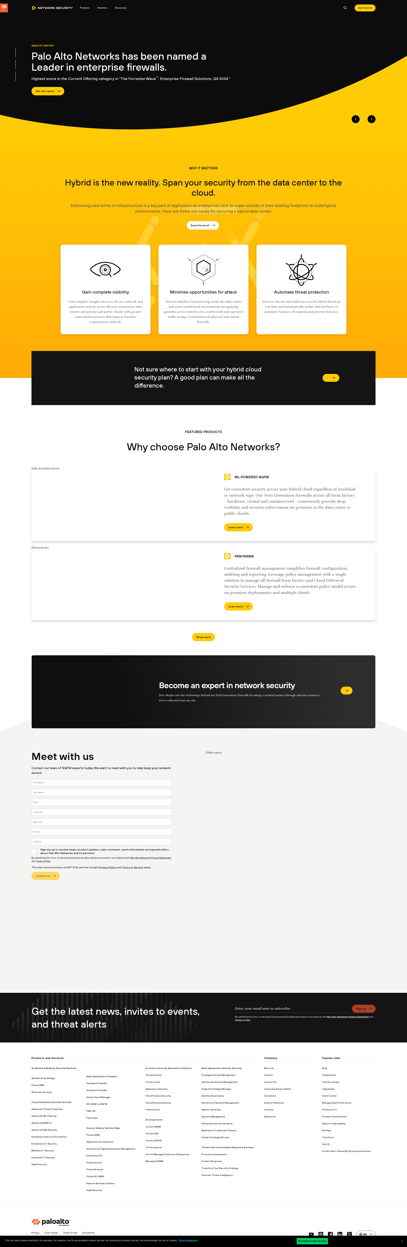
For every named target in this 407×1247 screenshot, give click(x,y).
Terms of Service (132, 867)
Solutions (102, 8)
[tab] (15, 52)
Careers (268, 1075)
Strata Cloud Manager (98, 1097)
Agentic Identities (211, 1109)
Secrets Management (213, 1116)
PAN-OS (90, 1111)
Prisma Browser (94, 1169)
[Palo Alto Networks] (52, 8)
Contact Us (270, 1082)
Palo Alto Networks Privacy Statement (150, 858)
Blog (324, 1068)
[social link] (311, 1234)
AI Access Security (41, 1092)
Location (269, 1109)
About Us (269, 1068)
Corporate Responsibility (277, 1089)
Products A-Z (329, 1109)
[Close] (401, 1241)
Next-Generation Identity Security (221, 1068)
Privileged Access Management (219, 1075)
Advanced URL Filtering (43, 1116)
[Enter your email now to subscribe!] (291, 1010)
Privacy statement (188, 1240)
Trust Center (51, 1232)
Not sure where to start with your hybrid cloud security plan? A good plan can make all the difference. (331, 378)
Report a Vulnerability (333, 1123)
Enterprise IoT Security (44, 1143)
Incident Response (212, 1161)
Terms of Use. (43, 861)
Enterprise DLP (94, 1155)
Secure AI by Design (43, 1078)
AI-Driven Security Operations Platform (168, 1068)
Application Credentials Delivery (219, 1130)
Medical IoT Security (42, 1150)
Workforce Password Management (220, 1102)
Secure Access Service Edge (103, 1128)
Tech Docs (328, 1137)
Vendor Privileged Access (215, 1137)
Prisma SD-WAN (95, 1176)
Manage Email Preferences (336, 1102)
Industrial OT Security (43, 1157)
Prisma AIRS (37, 1085)
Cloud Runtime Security (158, 1102)
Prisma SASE (93, 1135)
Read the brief (200, 225)
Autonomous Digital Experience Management (110, 1149)
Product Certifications (334, 1116)
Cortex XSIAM (153, 1126)
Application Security (156, 1089)
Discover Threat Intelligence (217, 1175)
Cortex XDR (152, 1133)
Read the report (346, 691)
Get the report (45, 91)
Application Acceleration (99, 1142)
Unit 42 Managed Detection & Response (167, 1154)
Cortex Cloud (153, 1082)
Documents (88, 1232)
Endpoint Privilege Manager (216, 1089)
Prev (356, 119)
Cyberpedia (328, 1089)
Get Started (365, 8)
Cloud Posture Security (158, 1096)
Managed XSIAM (154, 1161)
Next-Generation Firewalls (101, 1076)
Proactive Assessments (214, 1154)
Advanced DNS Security (44, 1130)
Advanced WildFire (41, 1123)
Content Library (330, 1082)
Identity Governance (213, 1096)
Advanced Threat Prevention (47, 1109)
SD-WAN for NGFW (96, 1104)
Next (372, 119)
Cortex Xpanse (154, 1147)
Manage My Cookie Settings (312, 1241)
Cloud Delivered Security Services (51, 1102)
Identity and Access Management (220, 1082)
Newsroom (270, 1116)
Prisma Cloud (153, 1109)
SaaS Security (39, 1164)
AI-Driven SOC (154, 1119)
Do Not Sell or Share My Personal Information (346, 1151)
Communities (329, 1075)
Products (85, 8)
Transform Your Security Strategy (220, 1168)
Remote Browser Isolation (100, 1183)
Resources (121, 8)
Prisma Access (94, 1162)
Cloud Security (154, 1075)
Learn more (235, 527)
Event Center (329, 1096)
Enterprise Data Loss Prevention (49, 1136)
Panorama (91, 1118)
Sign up (361, 1008)
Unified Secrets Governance (217, 1123)
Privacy (35, 1232)
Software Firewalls (96, 1090)
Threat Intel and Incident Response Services (228, 1147)
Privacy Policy (107, 867)
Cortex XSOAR (154, 1140)
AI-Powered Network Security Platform (53, 1068)
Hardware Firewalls (96, 1083)
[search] (345, 8)
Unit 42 (326, 1144)
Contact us (43, 875)
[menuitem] (53, 8)
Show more (203, 637)
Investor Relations (274, 1102)
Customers (270, 1096)
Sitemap (326, 1130)
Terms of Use (70, 1232)
